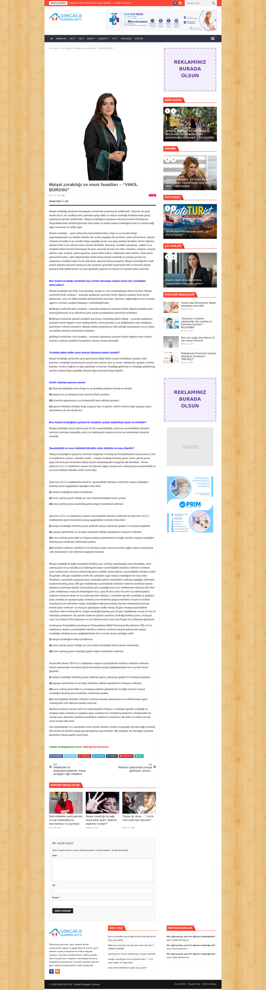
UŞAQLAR (102, 40)
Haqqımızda (194, 985)
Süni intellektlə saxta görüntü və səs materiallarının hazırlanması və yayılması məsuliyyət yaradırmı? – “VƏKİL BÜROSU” (65, 825)
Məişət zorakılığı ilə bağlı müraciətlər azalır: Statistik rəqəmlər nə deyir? (101, 821)
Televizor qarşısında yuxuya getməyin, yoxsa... (135, 768)
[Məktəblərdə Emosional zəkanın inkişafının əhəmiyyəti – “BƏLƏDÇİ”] (171, 358)
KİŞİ (80, 40)
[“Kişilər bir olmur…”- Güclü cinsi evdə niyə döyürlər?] (139, 804)
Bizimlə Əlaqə (209, 985)
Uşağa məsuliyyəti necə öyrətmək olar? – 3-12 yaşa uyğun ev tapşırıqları (97, 3)
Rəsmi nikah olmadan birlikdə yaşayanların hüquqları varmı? (184, 283)
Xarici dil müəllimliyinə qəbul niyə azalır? (127, 968)
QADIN (90, 40)
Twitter (72, 757)
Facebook (57, 757)
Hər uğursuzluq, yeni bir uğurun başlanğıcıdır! (191, 937)
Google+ (85, 757)
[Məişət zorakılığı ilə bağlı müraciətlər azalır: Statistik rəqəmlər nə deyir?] (102, 804)
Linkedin (99, 757)
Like (153, 196)
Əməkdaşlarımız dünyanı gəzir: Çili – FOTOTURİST (188, 234)
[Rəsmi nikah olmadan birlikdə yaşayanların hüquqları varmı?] (190, 271)
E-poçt (56, 898)
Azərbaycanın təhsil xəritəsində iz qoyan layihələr (132, 955)
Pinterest (127, 757)
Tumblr (113, 757)
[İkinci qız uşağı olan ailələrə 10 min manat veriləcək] (171, 343)
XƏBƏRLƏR (61, 40)
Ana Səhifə (54, 49)
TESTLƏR (139, 40)
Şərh (54, 856)
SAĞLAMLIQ (126, 40)
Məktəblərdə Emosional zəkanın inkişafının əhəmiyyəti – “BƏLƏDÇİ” (198, 357)
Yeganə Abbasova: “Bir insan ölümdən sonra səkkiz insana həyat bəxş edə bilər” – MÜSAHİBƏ (189, 184)
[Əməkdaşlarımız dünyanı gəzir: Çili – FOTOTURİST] (190, 222)
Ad (54, 886)
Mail (140, 757)
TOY (114, 40)
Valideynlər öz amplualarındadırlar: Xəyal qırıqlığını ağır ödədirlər (69, 770)
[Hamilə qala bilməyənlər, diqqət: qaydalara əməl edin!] (171, 308)
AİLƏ (71, 40)
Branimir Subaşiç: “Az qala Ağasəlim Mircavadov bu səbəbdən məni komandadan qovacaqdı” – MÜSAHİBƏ (190, 135)
